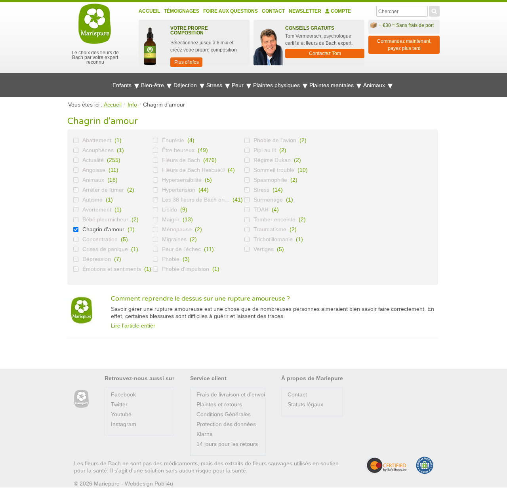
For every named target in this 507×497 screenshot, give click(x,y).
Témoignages (181, 11)
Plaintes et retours (219, 404)
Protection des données (226, 424)
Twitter (119, 404)
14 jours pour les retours (227, 444)
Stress (215, 85)
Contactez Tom (325, 53)
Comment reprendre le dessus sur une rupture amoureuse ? (200, 299)
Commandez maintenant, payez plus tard (404, 44)
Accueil (149, 11)
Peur (238, 85)
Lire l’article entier (133, 325)
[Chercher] (434, 10)
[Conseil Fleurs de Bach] (81, 399)
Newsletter (305, 11)
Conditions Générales (223, 414)
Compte (340, 11)
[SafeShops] (385, 465)
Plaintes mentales (332, 85)
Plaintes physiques (277, 85)
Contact (273, 11)
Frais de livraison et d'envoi (230, 394)
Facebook (123, 394)
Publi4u (163, 483)
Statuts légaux (305, 404)
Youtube (121, 414)
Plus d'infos (186, 62)
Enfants (122, 85)
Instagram (123, 424)
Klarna (204, 434)
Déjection (185, 85)
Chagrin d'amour (103, 229)
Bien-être (153, 85)
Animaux (375, 85)
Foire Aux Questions (230, 11)
